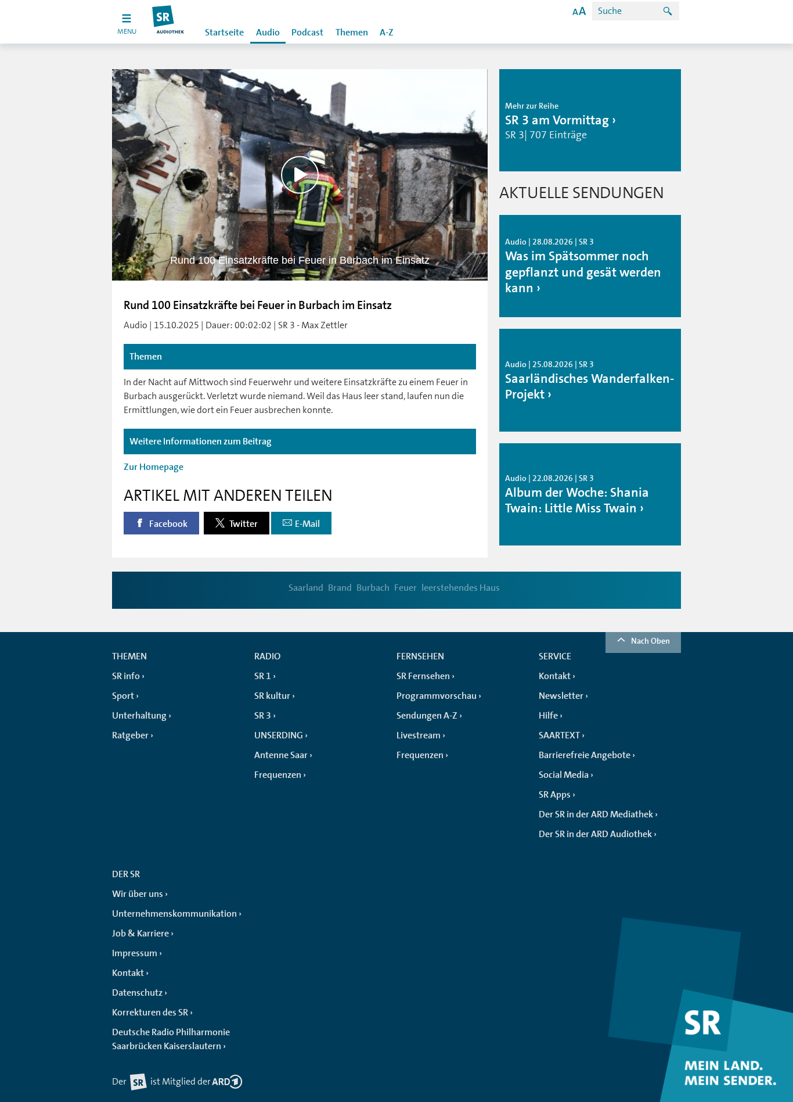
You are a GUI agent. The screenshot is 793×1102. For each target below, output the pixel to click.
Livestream (418, 735)
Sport (123, 696)
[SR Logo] (168, 22)
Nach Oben (650, 641)
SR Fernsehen (423, 676)
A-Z (387, 32)
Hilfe (548, 715)
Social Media (564, 775)
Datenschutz (137, 993)
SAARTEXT (559, 735)
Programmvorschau (436, 696)
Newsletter (561, 696)
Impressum (134, 953)
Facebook (167, 524)
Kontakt (555, 676)
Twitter (243, 524)
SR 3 (262, 715)
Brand (340, 588)
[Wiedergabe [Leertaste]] (300, 174)
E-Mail (307, 524)
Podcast (307, 32)
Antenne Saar (281, 755)
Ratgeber (130, 735)
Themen (352, 32)
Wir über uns (137, 894)
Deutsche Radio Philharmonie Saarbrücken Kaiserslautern (171, 1039)
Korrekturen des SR (150, 1012)
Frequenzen (277, 775)
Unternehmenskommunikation (174, 914)
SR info (126, 676)
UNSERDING (278, 735)
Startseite (224, 32)
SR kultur (272, 696)
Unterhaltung (139, 715)
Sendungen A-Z (426, 715)
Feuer (405, 588)
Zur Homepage (153, 467)
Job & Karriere (140, 933)
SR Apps (555, 795)
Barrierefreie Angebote (584, 755)
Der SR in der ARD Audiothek (595, 834)
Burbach (373, 588)
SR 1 (262, 676)
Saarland (306, 588)
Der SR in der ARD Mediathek (596, 814)
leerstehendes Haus (460, 588)
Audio (268, 32)
